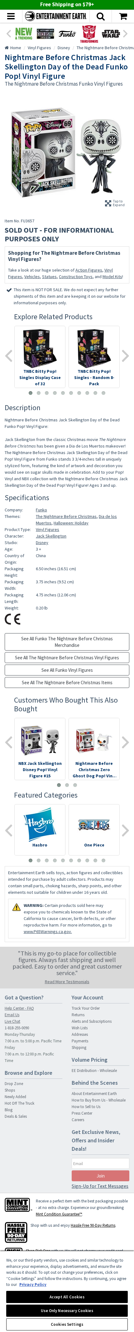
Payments (80, 1041)
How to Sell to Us (86, 1106)
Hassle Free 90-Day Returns (93, 1225)
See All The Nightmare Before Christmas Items (67, 682)
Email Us (12, 1014)
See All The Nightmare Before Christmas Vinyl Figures (67, 658)
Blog (8, 1109)
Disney (42, 542)
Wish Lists (80, 1028)
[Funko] (67, 33)
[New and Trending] (23, 33)
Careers (78, 1119)
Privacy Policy (32, 1284)
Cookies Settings (67, 1324)
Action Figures (88, 270)
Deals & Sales (16, 1116)
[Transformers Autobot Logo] (89, 33)
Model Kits (112, 276)
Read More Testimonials (67, 981)
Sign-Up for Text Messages (100, 1186)
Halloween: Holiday (71, 523)
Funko (41, 510)
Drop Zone (14, 1083)
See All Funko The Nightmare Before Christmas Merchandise (67, 642)
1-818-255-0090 (17, 1028)
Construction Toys (76, 276)
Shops (10, 1090)
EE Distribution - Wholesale (94, 1070)
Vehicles (32, 276)
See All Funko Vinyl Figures (67, 670)
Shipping (79, 1047)
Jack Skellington (51, 536)
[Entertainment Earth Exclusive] (45, 33)
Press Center (82, 1113)
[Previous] (8, 33)
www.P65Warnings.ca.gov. (48, 931)
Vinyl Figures (47, 529)
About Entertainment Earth (94, 1093)
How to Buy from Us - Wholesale (99, 1100)
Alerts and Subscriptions (92, 1021)
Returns (78, 1014)
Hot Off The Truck (19, 1103)
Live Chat (12, 1021)
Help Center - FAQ (19, 1008)
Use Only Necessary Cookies (67, 1310)
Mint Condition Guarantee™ (59, 1214)
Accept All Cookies (67, 1297)
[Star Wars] (111, 33)
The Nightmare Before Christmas (66, 516)
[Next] (125, 33)
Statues (49, 276)
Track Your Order (86, 1008)
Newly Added (15, 1096)
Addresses (80, 1034)
